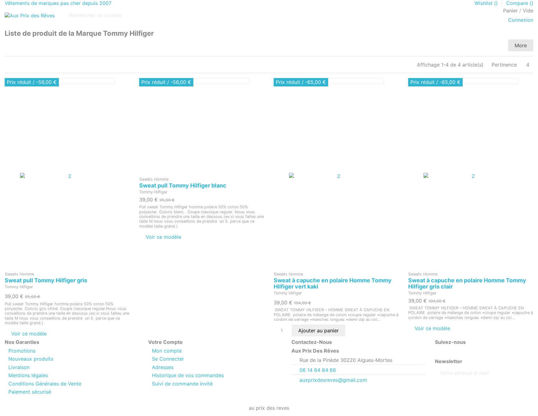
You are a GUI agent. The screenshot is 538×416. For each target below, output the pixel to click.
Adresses (162, 367)
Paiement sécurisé (29, 392)
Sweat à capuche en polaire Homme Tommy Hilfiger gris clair (467, 283)
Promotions (21, 351)
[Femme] (6, 26)
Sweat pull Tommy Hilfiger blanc (182, 185)
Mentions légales (28, 375)
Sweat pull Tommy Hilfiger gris (46, 280)
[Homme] (5, 26)
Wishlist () (486, 3)
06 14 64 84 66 (318, 370)
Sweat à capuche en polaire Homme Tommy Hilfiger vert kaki (333, 283)
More (521, 45)
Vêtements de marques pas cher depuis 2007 (58, 3)
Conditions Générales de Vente (44, 384)
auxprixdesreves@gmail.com (333, 380)
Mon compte (167, 351)
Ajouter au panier (318, 330)
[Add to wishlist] (63, 265)
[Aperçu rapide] (71, 265)
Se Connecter (168, 359)
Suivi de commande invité (182, 384)
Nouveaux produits (30, 359)
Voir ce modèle (29, 333)
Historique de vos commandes (188, 375)
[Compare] (67, 265)
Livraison (19, 367)
